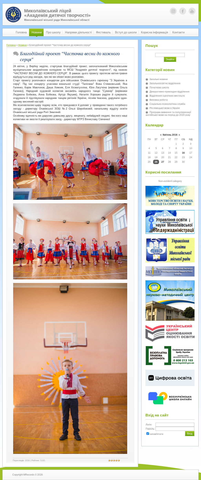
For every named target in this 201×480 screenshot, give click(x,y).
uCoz (186, 474)
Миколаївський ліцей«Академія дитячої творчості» (57, 13)
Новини (22, 45)
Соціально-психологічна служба (167, 104)
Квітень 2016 (170, 134)
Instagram (173, 11)
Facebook (182, 11)
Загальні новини (159, 79)
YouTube (192, 11)
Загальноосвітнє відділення (165, 83)
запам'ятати (156, 434)
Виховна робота (159, 100)
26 (156, 162)
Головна (11, 45)
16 (183, 152)
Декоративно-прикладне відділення (169, 91)
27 (162, 162)
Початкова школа (159, 87)
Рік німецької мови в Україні (165, 108)
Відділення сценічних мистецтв (167, 95)
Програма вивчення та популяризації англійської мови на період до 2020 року (168, 113)
